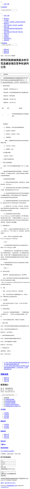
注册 (8, 4)
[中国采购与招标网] (9, 402)
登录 (5, 4)
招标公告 (6, 51)
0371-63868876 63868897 (7, 451)
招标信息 (6, 49)
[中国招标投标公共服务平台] (12, 406)
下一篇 (16, 367)
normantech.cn (4, 487)
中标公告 (6, 381)
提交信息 (3, 475)
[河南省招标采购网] (9, 401)
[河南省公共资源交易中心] (11, 404)
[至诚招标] (15, 7)
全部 (5, 25)
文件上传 (3, 467)
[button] (8, 474)
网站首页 (6, 18)
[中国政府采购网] (9, 399)
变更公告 (6, 379)
